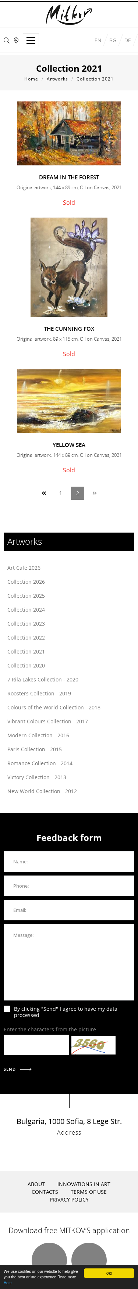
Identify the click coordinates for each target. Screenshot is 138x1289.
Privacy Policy (69, 1199)
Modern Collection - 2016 (38, 735)
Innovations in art (83, 1184)
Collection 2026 (26, 581)
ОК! (109, 1273)
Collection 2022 (26, 637)
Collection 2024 (26, 609)
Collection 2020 (26, 665)
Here (8, 1282)
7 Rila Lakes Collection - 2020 (42, 679)
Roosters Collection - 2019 (39, 693)
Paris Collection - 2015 (34, 749)
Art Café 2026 (23, 567)
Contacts (45, 1191)
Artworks (57, 79)
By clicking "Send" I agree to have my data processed (65, 1012)
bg (112, 40)
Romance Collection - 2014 (39, 763)
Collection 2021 (95, 79)
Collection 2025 (26, 595)
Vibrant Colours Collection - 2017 (47, 721)
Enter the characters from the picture (50, 1029)
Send (10, 1069)
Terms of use (89, 1191)
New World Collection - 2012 (42, 791)
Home (31, 79)
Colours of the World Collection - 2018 (53, 707)
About (36, 1184)
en (98, 40)
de (127, 40)
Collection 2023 (26, 623)
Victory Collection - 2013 (36, 777)
